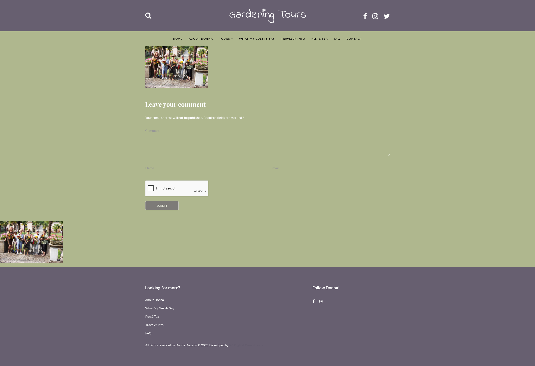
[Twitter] (386, 16)
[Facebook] (365, 16)
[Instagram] (375, 16)
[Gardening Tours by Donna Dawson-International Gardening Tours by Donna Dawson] (268, 15)
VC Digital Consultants (246, 345)
